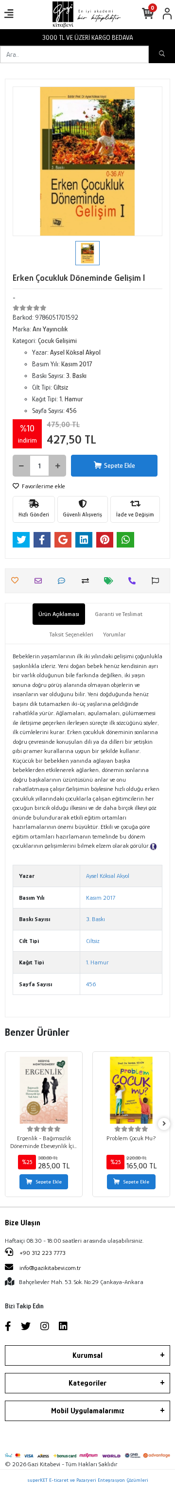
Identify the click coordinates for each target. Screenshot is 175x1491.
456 (91, 984)
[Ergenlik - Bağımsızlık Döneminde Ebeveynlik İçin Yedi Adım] (43, 1090)
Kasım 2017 (100, 897)
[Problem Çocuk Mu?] (131, 1090)
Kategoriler (87, 1383)
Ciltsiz (93, 940)
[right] (164, 1124)
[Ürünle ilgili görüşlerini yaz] (63, 581)
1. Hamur (97, 962)
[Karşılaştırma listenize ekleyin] (87, 581)
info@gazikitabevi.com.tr (50, 1267)
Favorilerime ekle (42, 486)
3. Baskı (95, 919)
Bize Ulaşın (22, 1222)
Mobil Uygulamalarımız (87, 1410)
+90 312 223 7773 (42, 1252)
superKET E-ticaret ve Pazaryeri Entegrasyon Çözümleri (87, 1480)
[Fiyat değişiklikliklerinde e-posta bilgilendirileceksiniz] (111, 581)
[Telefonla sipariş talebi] (134, 581)
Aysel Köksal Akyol (107, 875)
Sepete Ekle (119, 465)
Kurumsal (87, 1355)
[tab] (59, 614)
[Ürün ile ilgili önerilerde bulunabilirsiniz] (157, 581)
